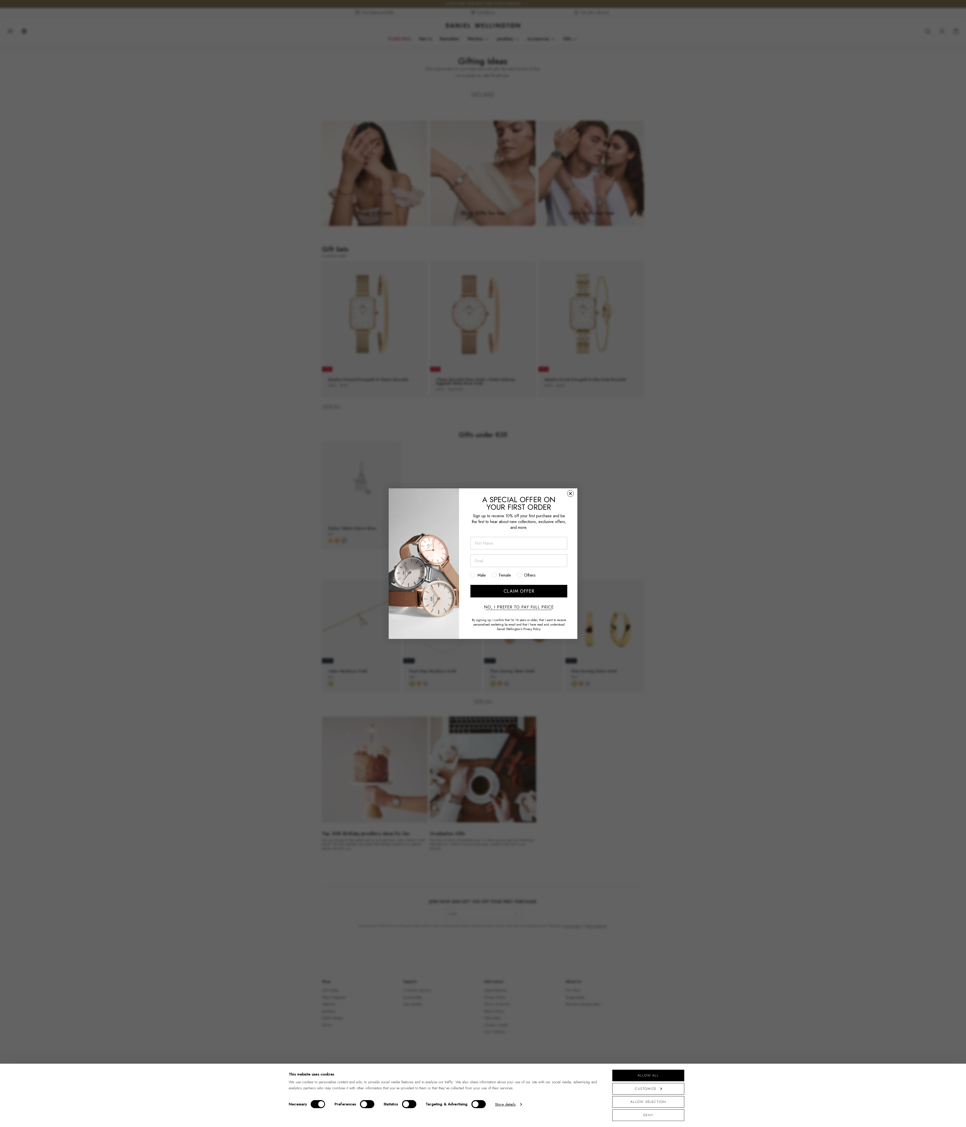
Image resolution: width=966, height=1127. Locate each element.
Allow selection (648, 1101)
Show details (505, 1104)
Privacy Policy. (532, 629)
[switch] (367, 1104)
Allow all (648, 1075)
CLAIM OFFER (519, 591)
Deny (648, 1115)
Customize (645, 1088)
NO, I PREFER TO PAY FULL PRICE (519, 607)
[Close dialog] (570, 493)
